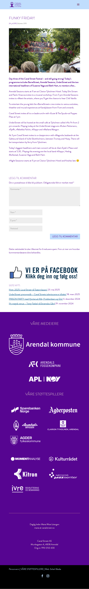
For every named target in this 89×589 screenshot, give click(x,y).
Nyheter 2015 (22, 23)
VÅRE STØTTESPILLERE (32, 569)
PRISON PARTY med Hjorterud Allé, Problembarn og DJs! (36, 299)
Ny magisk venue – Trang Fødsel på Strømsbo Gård (32, 303)
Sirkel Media (55, 569)
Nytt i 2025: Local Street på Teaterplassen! (28, 289)
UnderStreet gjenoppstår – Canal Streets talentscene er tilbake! (37, 294)
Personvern (14, 569)
